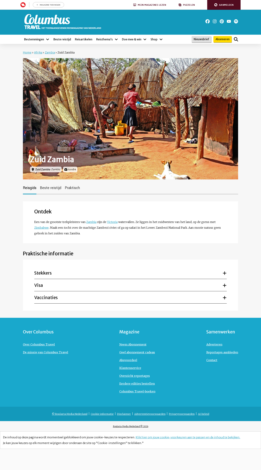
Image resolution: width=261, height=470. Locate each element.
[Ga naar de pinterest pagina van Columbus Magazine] (222, 21)
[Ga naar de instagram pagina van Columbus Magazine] (215, 21)
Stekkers (43, 273)
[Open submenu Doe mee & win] (145, 39)
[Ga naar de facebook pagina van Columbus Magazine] (207, 21)
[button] (224, 5)
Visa (38, 285)
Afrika (38, 52)
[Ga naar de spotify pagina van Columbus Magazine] (236, 21)
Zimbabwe (41, 227)
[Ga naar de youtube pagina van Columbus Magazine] (229, 21)
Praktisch (72, 187)
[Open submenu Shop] (161, 39)
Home (27, 52)
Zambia (50, 52)
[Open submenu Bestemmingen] (47, 39)
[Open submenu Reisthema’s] (116, 39)
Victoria (112, 222)
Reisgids (29, 187)
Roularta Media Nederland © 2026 (130, 426)
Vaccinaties (46, 297)
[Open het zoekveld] (236, 39)
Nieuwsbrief (201, 39)
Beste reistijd (50, 187)
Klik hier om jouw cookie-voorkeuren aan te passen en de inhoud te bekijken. (188, 437)
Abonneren (223, 39)
